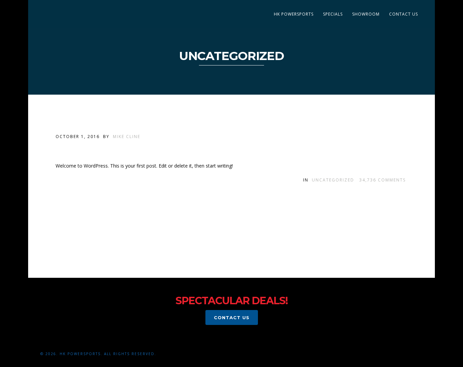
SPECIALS (333, 14)
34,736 (382, 180)
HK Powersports (294, 14)
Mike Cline (126, 136)
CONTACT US (403, 14)
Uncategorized (333, 180)
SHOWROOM (366, 14)
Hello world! (89, 148)
